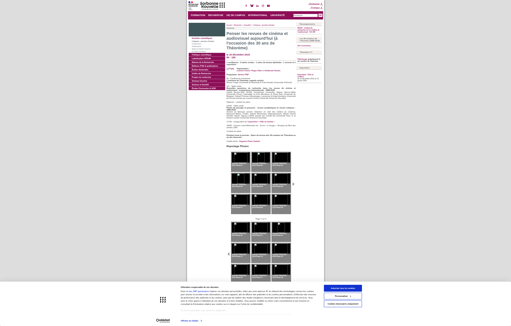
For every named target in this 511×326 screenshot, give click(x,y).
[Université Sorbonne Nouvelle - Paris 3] (206, 6)
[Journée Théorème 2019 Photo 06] (281, 179)
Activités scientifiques (202, 38)
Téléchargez (302, 59)
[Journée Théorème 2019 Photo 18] (281, 270)
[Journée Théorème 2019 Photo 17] (261, 270)
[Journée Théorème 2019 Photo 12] (281, 228)
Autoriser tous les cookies (343, 288)
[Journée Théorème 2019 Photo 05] (261, 179)
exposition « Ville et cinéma (260, 122)
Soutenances (196, 46)
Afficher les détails (189, 321)
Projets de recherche (201, 77)
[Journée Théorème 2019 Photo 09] (281, 200)
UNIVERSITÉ (277, 15)
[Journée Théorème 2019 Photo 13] (241, 249)
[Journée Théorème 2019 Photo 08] (261, 200)
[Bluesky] (252, 7)
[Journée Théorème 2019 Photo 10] (241, 228)
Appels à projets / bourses (201, 49)
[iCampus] (315, 8)
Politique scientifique (201, 55)
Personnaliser (341, 296)
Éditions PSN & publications (205, 66)
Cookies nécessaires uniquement (343, 304)
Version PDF (243, 75)
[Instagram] (263, 7)
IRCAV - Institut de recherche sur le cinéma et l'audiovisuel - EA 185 (308, 30)
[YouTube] (268, 7)
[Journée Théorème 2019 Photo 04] (241, 179)
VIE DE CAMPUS (235, 15)
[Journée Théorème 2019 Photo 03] (281, 158)
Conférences (196, 44)
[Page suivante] (293, 187)
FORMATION (198, 15)
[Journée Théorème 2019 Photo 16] (241, 270)
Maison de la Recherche (203, 62)
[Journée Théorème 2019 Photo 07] (241, 200)
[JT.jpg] (230, 69)
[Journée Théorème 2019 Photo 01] (241, 158)
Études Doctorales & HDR (204, 88)
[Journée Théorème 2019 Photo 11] (261, 228)
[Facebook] (246, 7)
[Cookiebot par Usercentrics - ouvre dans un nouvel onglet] (163, 321)
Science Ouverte (199, 81)
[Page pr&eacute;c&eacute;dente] (228, 257)
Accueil (229, 25)
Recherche (238, 25)
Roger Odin (257, 71)
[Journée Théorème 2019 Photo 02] (261, 158)
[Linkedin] (257, 7)
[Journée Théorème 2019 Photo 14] (261, 249)
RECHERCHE (215, 15)
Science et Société (200, 84)
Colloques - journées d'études (203, 41)
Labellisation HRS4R (201, 58)
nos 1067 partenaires (199, 291)
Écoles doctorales (200, 70)
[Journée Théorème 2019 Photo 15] (281, 249)
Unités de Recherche (201, 73)
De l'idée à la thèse (199, 51)
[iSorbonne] (315, 4)
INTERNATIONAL (257, 15)
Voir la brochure (304, 46)
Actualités (247, 25)
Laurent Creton (243, 71)
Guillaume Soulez (272, 71)
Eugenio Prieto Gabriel (249, 141)
